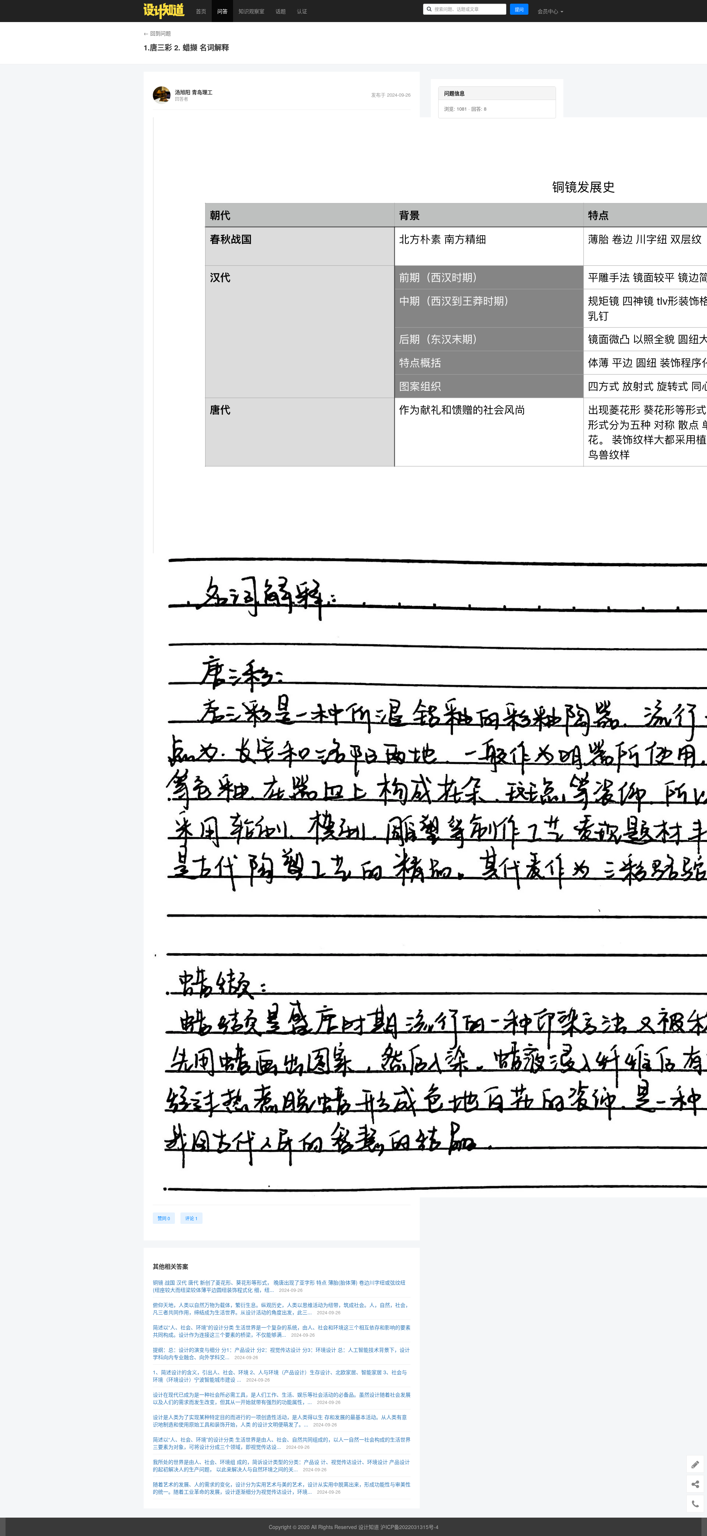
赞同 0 (164, 1218)
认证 (302, 11)
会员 (548, 11)
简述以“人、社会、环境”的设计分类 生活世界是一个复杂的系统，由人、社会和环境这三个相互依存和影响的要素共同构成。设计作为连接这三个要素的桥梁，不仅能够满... (282, 1331)
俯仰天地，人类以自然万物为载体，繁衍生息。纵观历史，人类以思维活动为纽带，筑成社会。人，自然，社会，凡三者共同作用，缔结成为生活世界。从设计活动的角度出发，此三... (282, 1308)
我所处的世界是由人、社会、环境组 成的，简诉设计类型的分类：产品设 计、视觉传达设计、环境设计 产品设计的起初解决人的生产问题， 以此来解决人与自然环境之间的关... (281, 1465)
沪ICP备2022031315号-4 (409, 1526)
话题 (280, 11)
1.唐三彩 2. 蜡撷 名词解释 (186, 47)
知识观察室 (251, 11)
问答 (222, 11)
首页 (201, 11)
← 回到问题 (157, 33)
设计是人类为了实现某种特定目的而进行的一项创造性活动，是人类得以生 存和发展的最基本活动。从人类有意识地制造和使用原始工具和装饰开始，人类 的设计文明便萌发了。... (280, 1420)
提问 (519, 9)
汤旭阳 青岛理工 (193, 92)
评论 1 (191, 1218)
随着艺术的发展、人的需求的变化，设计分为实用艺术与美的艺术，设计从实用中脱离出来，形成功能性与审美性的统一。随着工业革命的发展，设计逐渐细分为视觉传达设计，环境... (282, 1487)
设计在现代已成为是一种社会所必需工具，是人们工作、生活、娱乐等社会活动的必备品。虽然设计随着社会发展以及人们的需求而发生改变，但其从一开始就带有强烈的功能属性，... (282, 1398)
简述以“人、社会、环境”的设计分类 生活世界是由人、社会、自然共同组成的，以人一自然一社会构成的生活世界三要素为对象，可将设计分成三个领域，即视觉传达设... (282, 1443)
